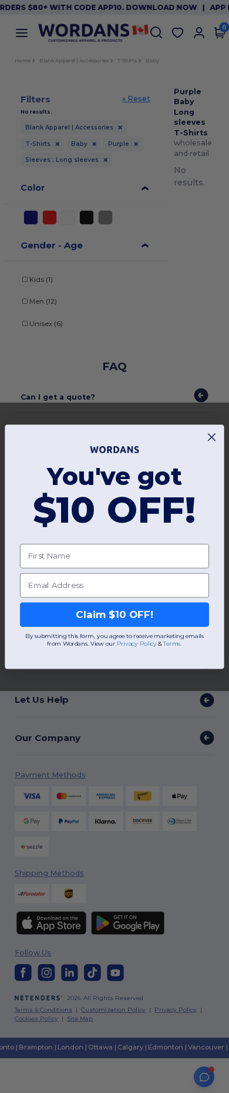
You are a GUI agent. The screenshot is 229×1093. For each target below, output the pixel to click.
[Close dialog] (211, 437)
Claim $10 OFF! (114, 614)
